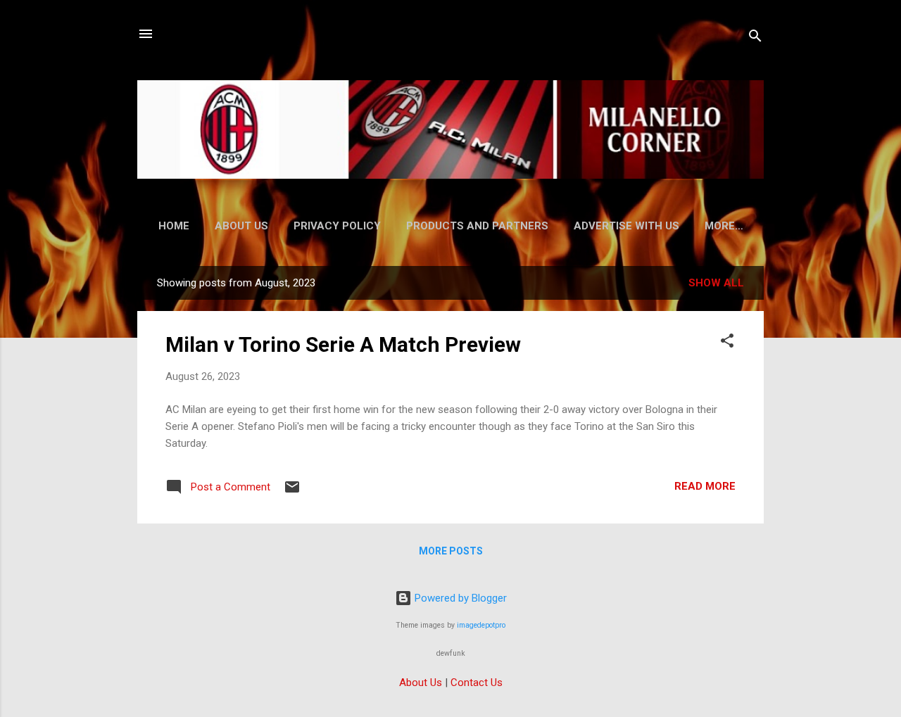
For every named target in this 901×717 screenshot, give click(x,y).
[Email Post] (292, 492)
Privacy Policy (337, 226)
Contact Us (476, 682)
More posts (451, 551)
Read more (705, 486)
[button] (727, 343)
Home (173, 226)
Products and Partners (477, 226)
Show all (716, 283)
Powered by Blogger (459, 598)
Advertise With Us (626, 226)
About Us (241, 226)
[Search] (755, 38)
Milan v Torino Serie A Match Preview (343, 344)
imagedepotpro (481, 625)
